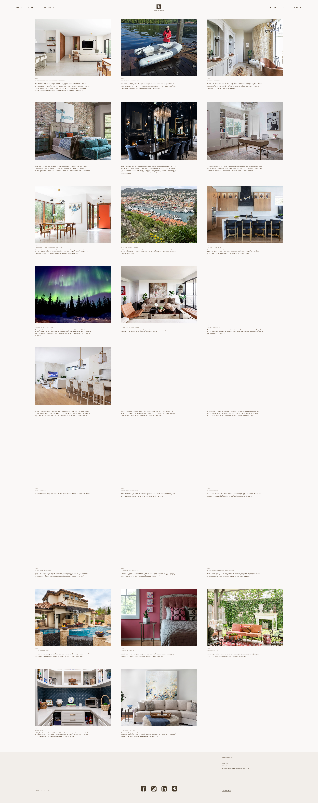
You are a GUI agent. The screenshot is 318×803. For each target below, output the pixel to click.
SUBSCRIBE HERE (226, 790)
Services (33, 8)
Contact (298, 8)
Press (273, 8)
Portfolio (49, 8)
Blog (285, 8)
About (19, 8)
